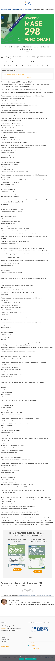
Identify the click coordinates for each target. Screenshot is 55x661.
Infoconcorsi (47, 585)
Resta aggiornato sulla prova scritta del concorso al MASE (17, 77)
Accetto (21, 658)
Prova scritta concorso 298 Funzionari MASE (14, 74)
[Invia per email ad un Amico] (30, 590)
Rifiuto (26, 658)
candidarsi (30, 57)
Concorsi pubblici (7, 9)
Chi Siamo (32, 640)
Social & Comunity (33, 642)
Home (2, 9)
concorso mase (48, 595)
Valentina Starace (35, 53)
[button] (2, 3)
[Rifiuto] (53, 658)
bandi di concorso (42, 595)
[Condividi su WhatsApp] (23, 590)
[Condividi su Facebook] (25, 590)
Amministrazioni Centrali (29, 9)
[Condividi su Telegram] (32, 590)
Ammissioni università (34, 648)
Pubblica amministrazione (17, 9)
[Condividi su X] (27, 590)
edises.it (2, 644)
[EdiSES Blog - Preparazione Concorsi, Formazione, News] (27, 3)
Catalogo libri (32, 645)
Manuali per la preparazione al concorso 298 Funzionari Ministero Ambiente (21, 76)
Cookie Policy (33, 658)
